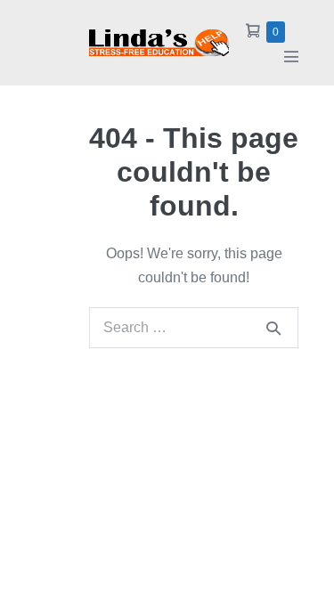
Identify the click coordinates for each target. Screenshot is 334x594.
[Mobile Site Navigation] (291, 56)
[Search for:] (193, 327)
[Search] (273, 328)
